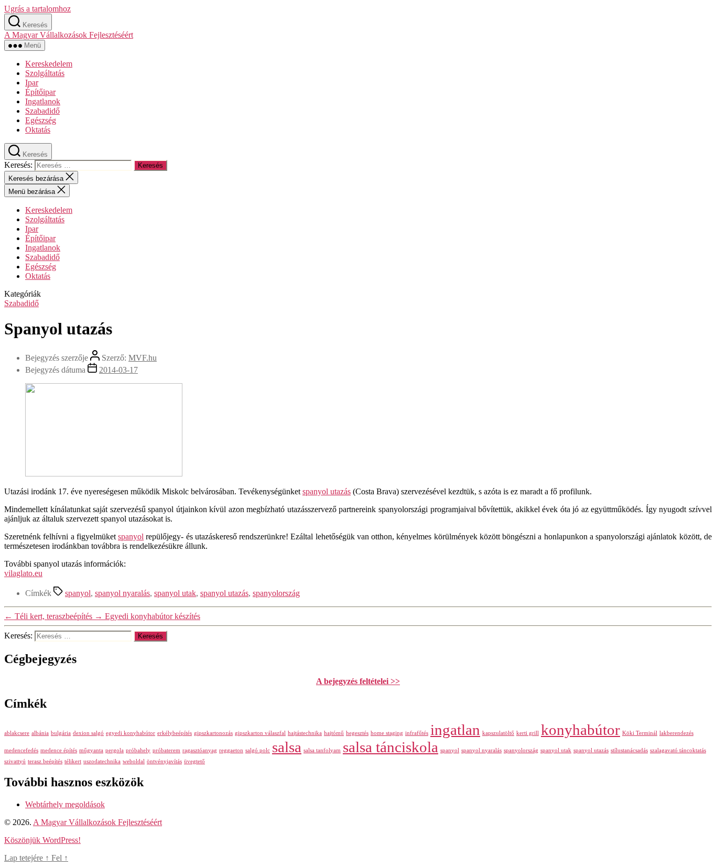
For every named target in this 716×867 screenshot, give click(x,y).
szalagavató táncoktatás (678, 750)
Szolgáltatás (44, 73)
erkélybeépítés (174, 733)
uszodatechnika (102, 761)
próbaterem (166, 750)
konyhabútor (580, 729)
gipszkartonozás (213, 733)
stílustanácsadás (629, 750)
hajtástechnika (305, 733)
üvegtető (194, 761)
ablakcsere (16, 733)
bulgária (61, 733)
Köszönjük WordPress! (42, 840)
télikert (72, 761)
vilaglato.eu (23, 573)
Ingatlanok (42, 101)
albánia (40, 733)
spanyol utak (175, 593)
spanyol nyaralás (122, 593)
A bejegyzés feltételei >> (358, 681)
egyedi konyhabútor (130, 733)
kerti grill (527, 733)
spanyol (131, 536)
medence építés (58, 750)
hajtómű (334, 733)
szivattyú (15, 761)
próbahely (138, 750)
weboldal (134, 761)
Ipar (31, 82)
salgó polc (257, 750)
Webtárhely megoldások (65, 804)
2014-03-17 (118, 369)
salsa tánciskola (390, 747)
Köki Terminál (639, 733)
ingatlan (455, 729)
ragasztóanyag (199, 750)
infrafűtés (416, 733)
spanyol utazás (326, 491)
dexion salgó (88, 733)
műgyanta (91, 750)
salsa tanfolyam (322, 750)
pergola (114, 750)
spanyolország (276, 593)
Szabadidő (42, 110)
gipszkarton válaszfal (260, 733)
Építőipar (40, 92)
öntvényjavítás (164, 761)
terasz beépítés (45, 761)
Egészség (40, 120)
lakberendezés (676, 733)
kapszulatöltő (498, 733)
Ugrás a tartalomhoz (37, 8)
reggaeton (231, 750)
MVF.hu (142, 357)
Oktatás (37, 129)
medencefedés (21, 750)
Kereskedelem (48, 63)
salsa (286, 747)
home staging (387, 733)
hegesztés (357, 733)
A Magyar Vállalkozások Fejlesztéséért (68, 34)
